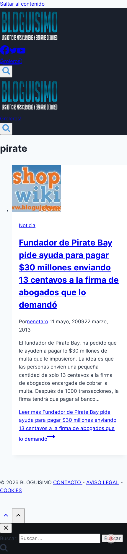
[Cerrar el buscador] (6, 528)
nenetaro (37, 321)
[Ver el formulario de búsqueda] (6, 71)
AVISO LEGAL (102, 482)
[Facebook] (4, 53)
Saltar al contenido (22, 4)
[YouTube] (21, 53)
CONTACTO (67, 482)
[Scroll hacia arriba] (6, 516)
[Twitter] (13, 53)
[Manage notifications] (111, 538)
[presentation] (69, 189)
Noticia (27, 225)
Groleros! (11, 61)
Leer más (67, 425)
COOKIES (11, 490)
